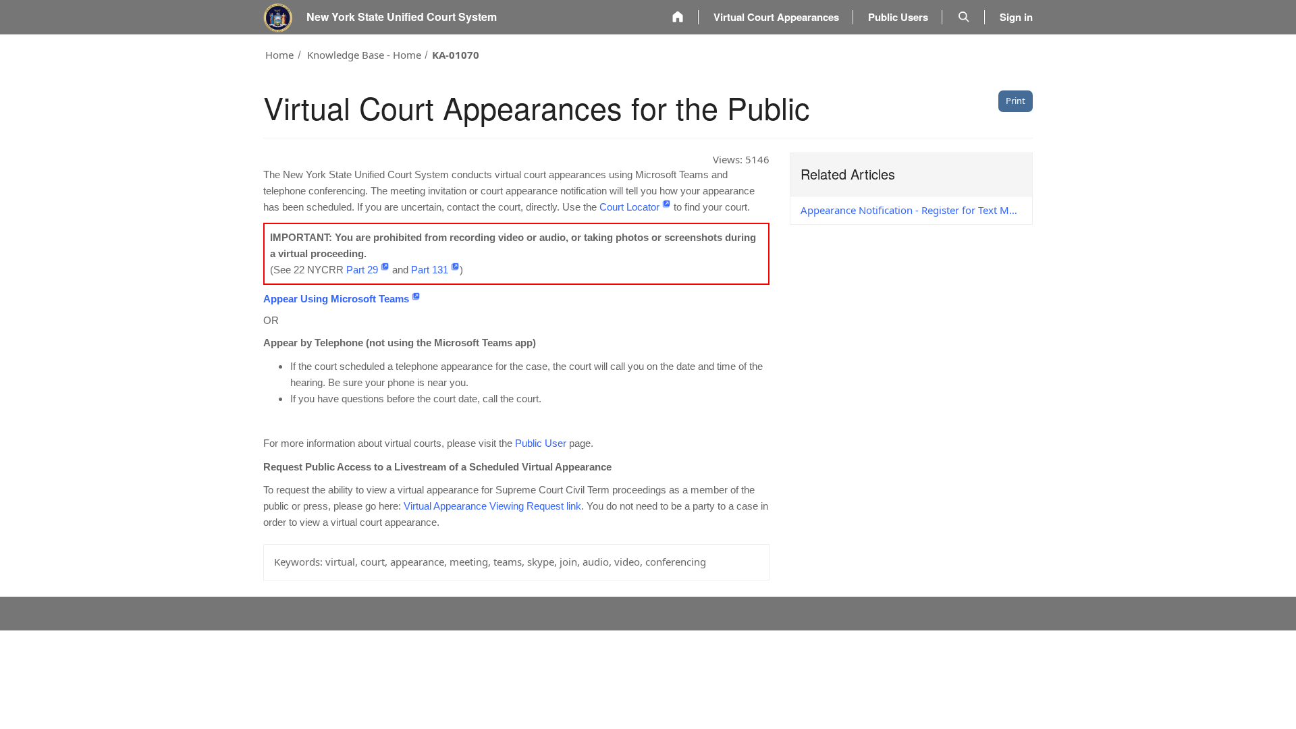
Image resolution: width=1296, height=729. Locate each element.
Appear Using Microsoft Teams (336, 298)
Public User (540, 443)
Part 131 (429, 269)
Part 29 (362, 269)
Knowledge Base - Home (364, 54)
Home (279, 54)
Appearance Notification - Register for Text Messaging (916, 210)
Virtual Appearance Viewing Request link (492, 506)
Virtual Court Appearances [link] (776, 16)
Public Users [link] (898, 16)
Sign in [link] (1016, 16)
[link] (678, 17)
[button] (964, 17)
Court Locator (629, 207)
